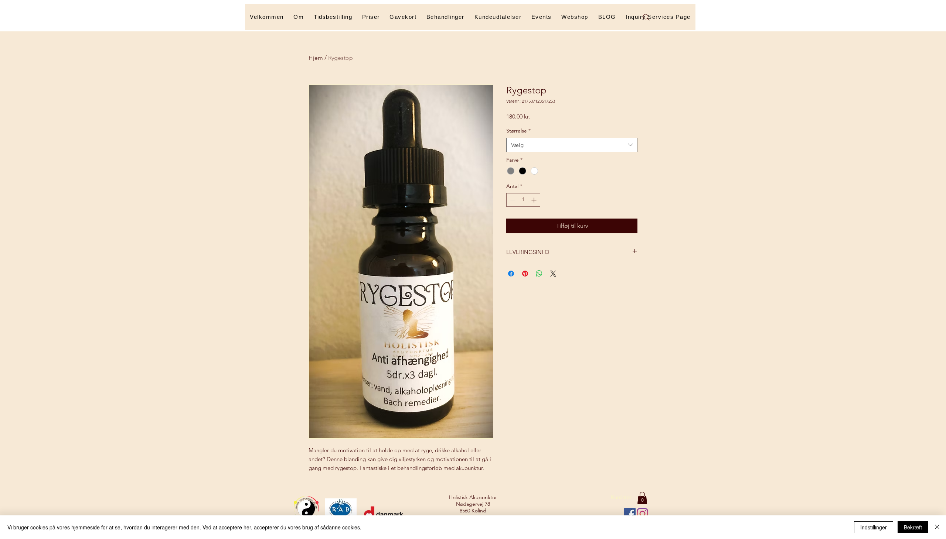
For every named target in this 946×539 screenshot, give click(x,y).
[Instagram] (642, 513)
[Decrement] (512, 199)
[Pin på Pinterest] (525, 273)
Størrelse (518, 130)
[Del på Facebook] (511, 273)
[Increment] (534, 199)
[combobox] (571, 145)
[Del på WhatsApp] (539, 273)
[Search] (646, 17)
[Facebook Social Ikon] (630, 513)
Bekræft (913, 527)
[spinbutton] (523, 199)
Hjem (316, 57)
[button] (446, 17)
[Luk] (937, 527)
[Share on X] (553, 273)
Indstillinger (873, 527)
